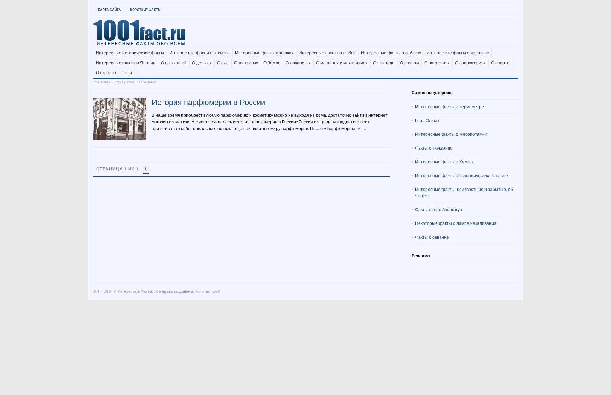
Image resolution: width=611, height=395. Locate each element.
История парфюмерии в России (208, 102)
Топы (127, 72)
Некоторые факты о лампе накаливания (455, 223)
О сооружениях (470, 62)
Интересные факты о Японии (126, 62)
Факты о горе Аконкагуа (438, 209)
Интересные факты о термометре (449, 106)
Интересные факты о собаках (391, 53)
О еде (223, 62)
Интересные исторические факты (130, 53)
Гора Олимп (427, 120)
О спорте (500, 62)
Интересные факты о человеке (457, 53)
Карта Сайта (109, 9)
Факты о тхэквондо (434, 148)
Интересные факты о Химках (444, 161)
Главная (101, 82)
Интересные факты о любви (327, 53)
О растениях (437, 62)
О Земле (271, 62)
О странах (106, 72)
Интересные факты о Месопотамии (451, 134)
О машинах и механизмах (342, 62)
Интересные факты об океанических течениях (462, 175)
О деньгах (202, 62)
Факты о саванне (432, 237)
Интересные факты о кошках (264, 53)
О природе (384, 62)
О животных (246, 62)
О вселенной (174, 62)
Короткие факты (145, 9)
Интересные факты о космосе (199, 53)
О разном (409, 62)
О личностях (298, 62)
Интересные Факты (134, 291)
